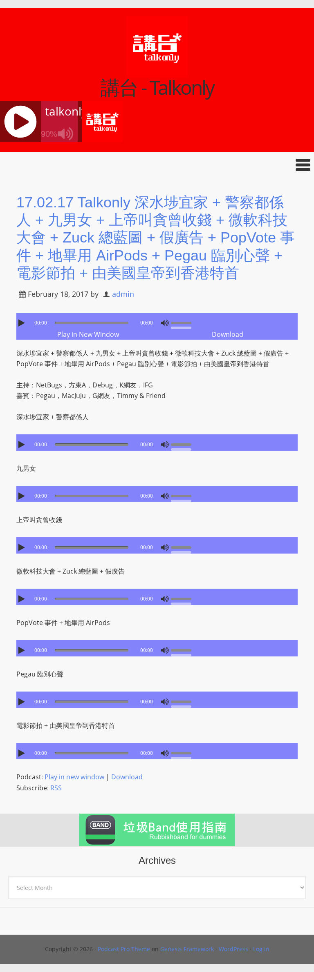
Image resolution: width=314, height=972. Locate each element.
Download (227, 334)
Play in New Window (88, 334)
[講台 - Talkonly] (157, 72)
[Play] (22, 323)
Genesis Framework (187, 949)
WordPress (233, 949)
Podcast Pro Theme (124, 949)
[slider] (183, 322)
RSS (56, 787)
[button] (157, 164)
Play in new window (74, 776)
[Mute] (165, 323)
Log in (261, 949)
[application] (157, 321)
